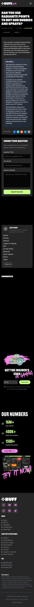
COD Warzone (8, 540)
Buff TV (5, 522)
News (5, 520)
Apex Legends (8, 554)
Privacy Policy (23, 389)
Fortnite (6, 549)
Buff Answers (7, 565)
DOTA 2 (6, 538)
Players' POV (7, 567)
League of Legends (9, 552)
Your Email (7, 161)
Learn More (8, 451)
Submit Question (17, 192)
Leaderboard (7, 527)
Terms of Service (11, 599)
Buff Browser (7, 563)
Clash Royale (7, 545)
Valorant (6, 547)
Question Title (8, 152)
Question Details (9, 170)
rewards (16, 32)
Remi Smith (28, 28)
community (6, 32)
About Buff (7, 529)
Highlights (6, 525)
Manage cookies (17, 602)
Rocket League (8, 543)
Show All (8, 264)
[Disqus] (17, 302)
